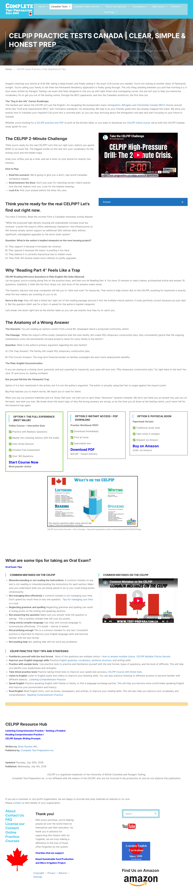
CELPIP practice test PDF (50, 122)
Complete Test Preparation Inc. (37, 750)
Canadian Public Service (86, 6)
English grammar (68, 660)
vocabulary (84, 660)
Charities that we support (49, 853)
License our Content (15, 826)
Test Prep (109, 12)
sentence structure (101, 660)
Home (42, 6)
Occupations (139, 6)
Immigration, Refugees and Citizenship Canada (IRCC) (136, 105)
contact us (18, 802)
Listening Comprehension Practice (47, 679)
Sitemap (37, 876)
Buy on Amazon (146, 446)
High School (158, 6)
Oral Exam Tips (13, 567)
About (10, 811)
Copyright (38, 873)
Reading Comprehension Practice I (24, 734)
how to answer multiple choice (118, 656)
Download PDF (83, 450)
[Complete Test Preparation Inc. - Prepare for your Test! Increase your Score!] (19, 9)
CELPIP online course (138, 122)
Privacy (51, 873)
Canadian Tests (59, 6)
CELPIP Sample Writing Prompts (23, 738)
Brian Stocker (25, 746)
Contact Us (14, 815)
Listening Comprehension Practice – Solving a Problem (35, 730)
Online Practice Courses (12, 836)
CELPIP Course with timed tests (125, 671)
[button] (143, 202)
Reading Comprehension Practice (45, 694)
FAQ (8, 820)
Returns (63, 873)
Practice (175, 6)
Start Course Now (23, 462)
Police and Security (115, 6)
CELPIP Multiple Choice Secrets (153, 656)
